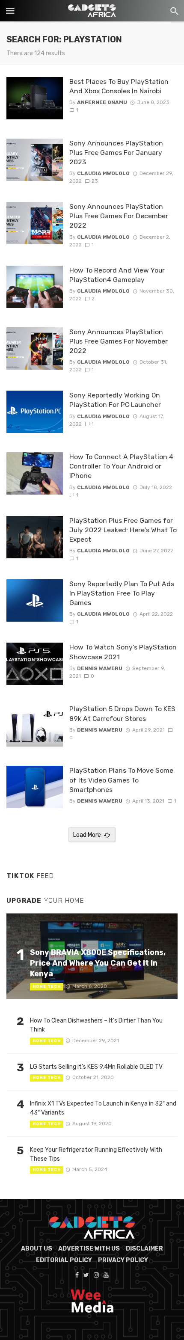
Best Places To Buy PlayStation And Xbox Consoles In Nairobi (119, 86)
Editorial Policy (64, 1260)
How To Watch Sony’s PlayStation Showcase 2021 (123, 652)
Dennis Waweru (99, 668)
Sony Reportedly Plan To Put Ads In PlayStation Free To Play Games (121, 593)
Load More (87, 835)
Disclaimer (144, 1248)
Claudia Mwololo (103, 173)
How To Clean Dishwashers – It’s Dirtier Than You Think (96, 1025)
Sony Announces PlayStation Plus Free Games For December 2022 (118, 215)
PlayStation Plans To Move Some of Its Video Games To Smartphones (121, 779)
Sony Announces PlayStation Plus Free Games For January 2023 (116, 152)
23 (95, 181)
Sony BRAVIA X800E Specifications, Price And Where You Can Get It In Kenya (98, 963)
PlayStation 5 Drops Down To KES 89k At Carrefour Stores (122, 713)
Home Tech (47, 986)
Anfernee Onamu (102, 102)
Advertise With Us (89, 1248)
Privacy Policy (123, 1260)
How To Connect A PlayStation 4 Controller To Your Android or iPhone (121, 466)
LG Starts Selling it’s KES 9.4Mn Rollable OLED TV (96, 1066)
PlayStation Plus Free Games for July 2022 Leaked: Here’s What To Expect (123, 529)
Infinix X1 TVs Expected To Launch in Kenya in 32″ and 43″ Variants (103, 1108)
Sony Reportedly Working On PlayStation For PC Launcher (115, 400)
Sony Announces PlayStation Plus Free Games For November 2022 (118, 341)
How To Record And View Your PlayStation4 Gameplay (117, 275)
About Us (36, 1248)
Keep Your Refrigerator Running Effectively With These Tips (96, 1154)
